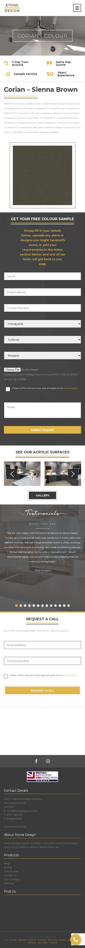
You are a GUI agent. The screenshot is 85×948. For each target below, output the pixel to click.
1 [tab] (16, 605)
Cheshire (32, 940)
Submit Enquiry (42, 430)
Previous (12, 474)
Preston (63, 940)
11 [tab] (60, 605)
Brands (8, 867)
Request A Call (43, 690)
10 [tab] (55, 605)
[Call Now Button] (75, 939)
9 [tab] (51, 605)
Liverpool (13, 940)
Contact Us (10, 875)
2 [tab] (21, 605)
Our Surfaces (11, 879)
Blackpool (23, 940)
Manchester (53, 940)
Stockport (32, 943)
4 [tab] (29, 605)
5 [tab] (34, 605)
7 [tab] (42, 605)
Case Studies (11, 871)
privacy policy (70, 388)
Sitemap (9, 883)
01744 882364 (15, 814)
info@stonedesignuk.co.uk (22, 810)
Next (73, 474)
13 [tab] (68, 605)
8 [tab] (47, 605)
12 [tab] (64, 605)
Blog (6, 863)
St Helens (53, 943)
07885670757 (15, 818)
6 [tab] (38, 605)
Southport (41, 940)
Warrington (43, 943)
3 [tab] (25, 605)
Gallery (42, 495)
